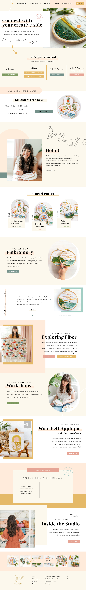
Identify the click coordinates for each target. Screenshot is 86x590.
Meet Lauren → (50, 170)
